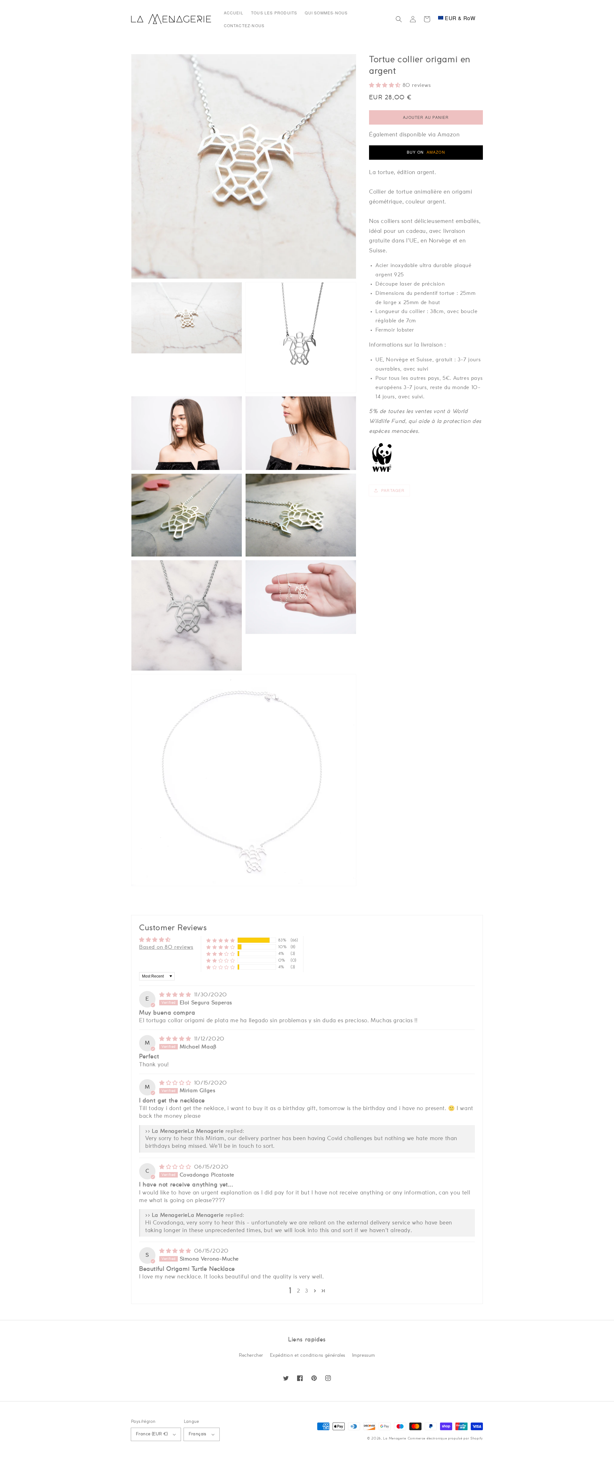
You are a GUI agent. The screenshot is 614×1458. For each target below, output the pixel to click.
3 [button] (306, 1290)
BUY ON (426, 152)
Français (198, 1434)
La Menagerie (394, 1438)
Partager (393, 490)
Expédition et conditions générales (307, 1355)
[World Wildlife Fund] (382, 471)
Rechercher (251, 1355)
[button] (399, 19)
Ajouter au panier (426, 117)
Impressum (363, 1355)
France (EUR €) (152, 1434)
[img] (176, 994)
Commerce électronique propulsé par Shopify (445, 1438)
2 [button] (298, 1290)
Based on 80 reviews (166, 947)
